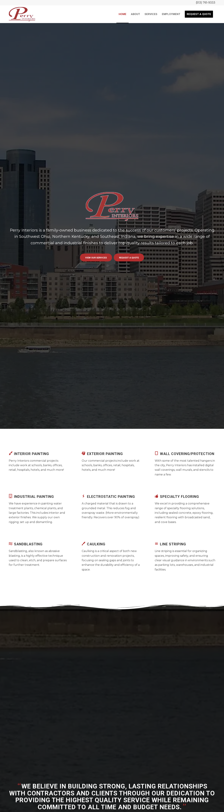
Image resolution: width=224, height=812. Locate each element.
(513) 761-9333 (205, 2)
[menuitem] (122, 14)
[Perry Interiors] (22, 14)
